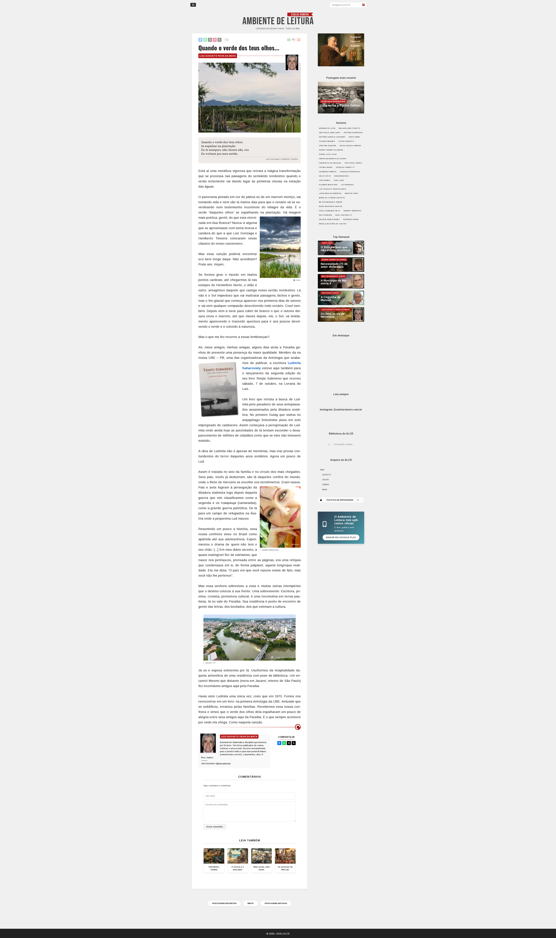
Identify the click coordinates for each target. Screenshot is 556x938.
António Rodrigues (353, 132)
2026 (322, 470)
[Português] (289, 39)
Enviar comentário (214, 827)
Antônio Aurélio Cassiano (332, 137)
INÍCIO (250, 903)
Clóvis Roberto (346, 141)
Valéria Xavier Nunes (329, 219)
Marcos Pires (352, 193)
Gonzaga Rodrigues (350, 172)
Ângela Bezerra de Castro (332, 224)
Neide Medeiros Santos (330, 206)
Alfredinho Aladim (214, 868)
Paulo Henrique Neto (329, 211)
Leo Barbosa (347, 185)
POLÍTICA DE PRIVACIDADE (340, 500)
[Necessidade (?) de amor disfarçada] (341, 271)
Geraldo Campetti (345, 167)
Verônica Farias (351, 219)
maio (324, 489)
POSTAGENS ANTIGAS (276, 903)
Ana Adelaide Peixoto (349, 128)
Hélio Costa (325, 176)
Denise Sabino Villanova (331, 150)
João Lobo (338, 180)
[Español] (299, 39)
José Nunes (324, 180)
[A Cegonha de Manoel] (341, 304)
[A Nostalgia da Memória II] (341, 288)
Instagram (355, 37)
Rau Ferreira (325, 215)
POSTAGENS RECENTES (224, 903)
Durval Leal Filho (328, 154)
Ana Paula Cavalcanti (329, 132)
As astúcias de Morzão (285, 868)
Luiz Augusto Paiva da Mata (218, 56)
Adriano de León (327, 128)
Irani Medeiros (341, 176)
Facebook (355, 41)
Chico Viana (354, 137)
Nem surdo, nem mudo (261, 868)
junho (325, 484)
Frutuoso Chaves (353, 163)
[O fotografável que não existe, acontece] (341, 254)
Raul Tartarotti (343, 215)
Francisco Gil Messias (330, 163)
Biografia (355, 46)
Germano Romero (327, 172)
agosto (326, 475)
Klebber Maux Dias (328, 185)
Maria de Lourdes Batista (332, 198)
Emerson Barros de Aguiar (332, 158)
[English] (294, 39)
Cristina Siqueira (327, 145)
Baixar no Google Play (341, 537)
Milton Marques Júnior (330, 202)
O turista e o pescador (237, 868)
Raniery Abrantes (352, 211)
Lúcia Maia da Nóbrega (330, 193)
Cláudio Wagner (327, 141)
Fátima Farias (326, 167)
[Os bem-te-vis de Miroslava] (341, 321)
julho (325, 479)
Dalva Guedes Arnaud (350, 145)
